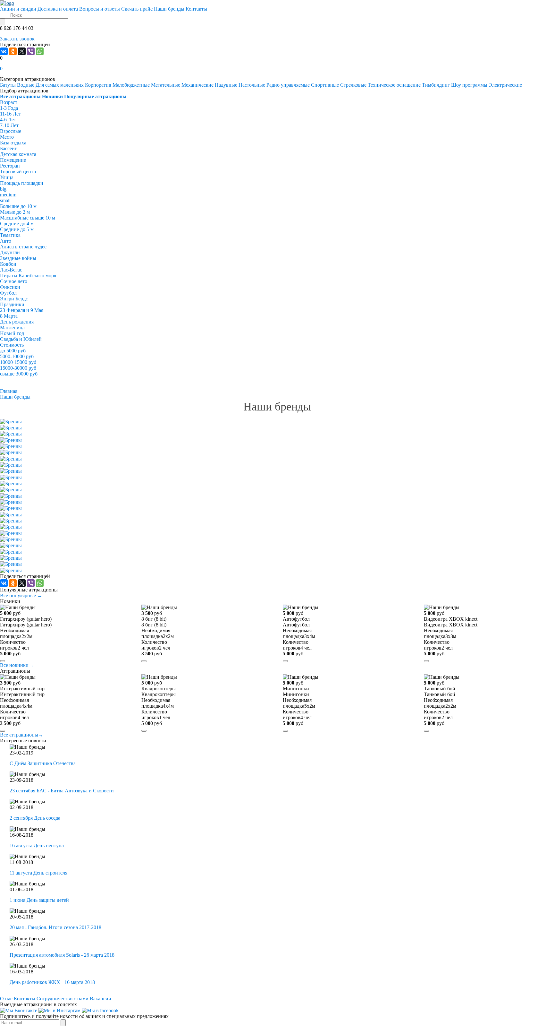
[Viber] (31, 51)
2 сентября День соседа (35, 818)
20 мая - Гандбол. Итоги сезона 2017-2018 (55, 927)
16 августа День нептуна (37, 845)
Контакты (24, 998)
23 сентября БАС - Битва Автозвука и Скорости (62, 790)
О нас (6, 998)
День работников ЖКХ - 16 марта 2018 (52, 982)
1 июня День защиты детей (39, 900)
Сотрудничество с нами (62, 998)
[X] (22, 51)
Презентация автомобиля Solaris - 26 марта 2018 (62, 955)
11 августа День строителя (38, 872)
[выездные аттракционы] (7, 2)
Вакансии (100, 998)
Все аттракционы (21, 734)
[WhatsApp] (40, 51)
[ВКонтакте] (4, 51)
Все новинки (17, 665)
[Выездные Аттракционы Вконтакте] (18, 1010)
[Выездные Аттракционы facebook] (100, 1010)
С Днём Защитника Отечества (43, 763)
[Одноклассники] (13, 51)
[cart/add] (2, 661)
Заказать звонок (17, 38)
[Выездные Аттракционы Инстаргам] (59, 1010)
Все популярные (21, 595)
